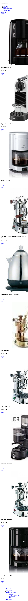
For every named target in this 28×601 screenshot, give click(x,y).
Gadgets (11, 594)
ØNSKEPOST (6, 7)
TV (10, 597)
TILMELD (3, 12)
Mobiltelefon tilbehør (14, 595)
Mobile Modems (10, 588)
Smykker (8, 591)
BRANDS (5, 6)
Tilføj (2, 74)
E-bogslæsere (9, 599)
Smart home (12, 596)
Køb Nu (2, 73)
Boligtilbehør (9, 590)
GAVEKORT (6, 10)
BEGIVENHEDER (8, 8)
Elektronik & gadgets (11, 592)
